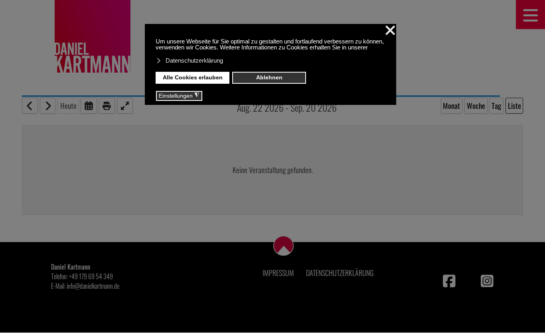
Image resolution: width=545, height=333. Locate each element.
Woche (476, 105)
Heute (68, 105)
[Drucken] (107, 106)
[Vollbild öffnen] (125, 106)
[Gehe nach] (89, 106)
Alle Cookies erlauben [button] (193, 78)
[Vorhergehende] (30, 106)
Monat (451, 105)
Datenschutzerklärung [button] (194, 60)
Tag (496, 105)
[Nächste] (48, 106)
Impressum (278, 273)
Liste (514, 105)
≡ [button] (530, 14)
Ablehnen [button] (269, 78)
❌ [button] (390, 30)
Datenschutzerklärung (339, 273)
